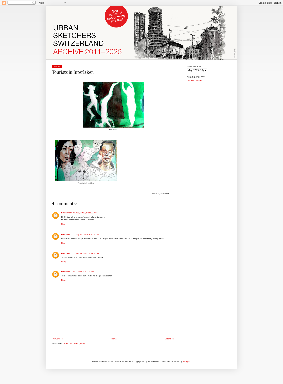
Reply (63, 224)
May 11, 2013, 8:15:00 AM (84, 213)
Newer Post (58, 339)
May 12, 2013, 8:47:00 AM (87, 253)
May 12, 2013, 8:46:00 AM (87, 234)
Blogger (186, 361)
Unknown (65, 234)
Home (114, 339)
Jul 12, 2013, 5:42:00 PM (82, 271)
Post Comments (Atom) (74, 343)
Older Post (169, 339)
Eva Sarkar (66, 213)
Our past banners (194, 80)
